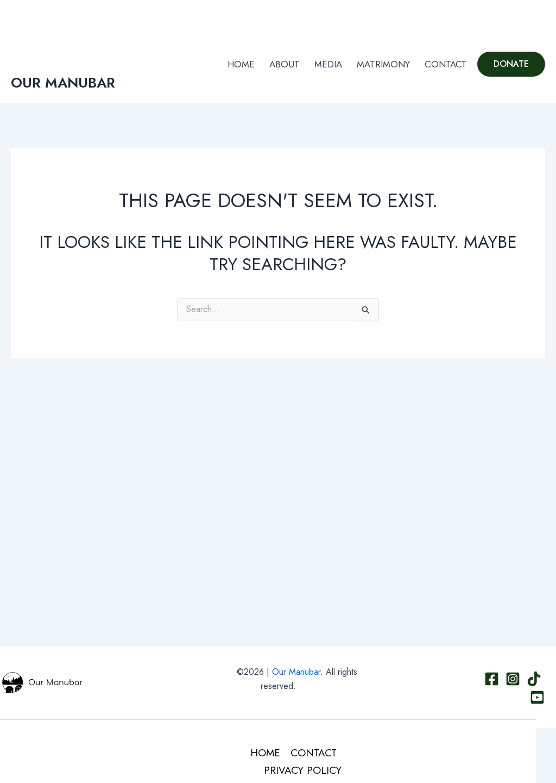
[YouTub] (540, 16)
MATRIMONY (383, 64)
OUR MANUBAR (63, 82)
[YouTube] (537, 697)
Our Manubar (296, 672)
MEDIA (328, 64)
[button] (511, 64)
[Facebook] (491, 16)
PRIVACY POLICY (303, 770)
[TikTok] (524, 16)
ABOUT (284, 64)
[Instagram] (508, 16)
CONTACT (446, 64)
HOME (241, 64)
